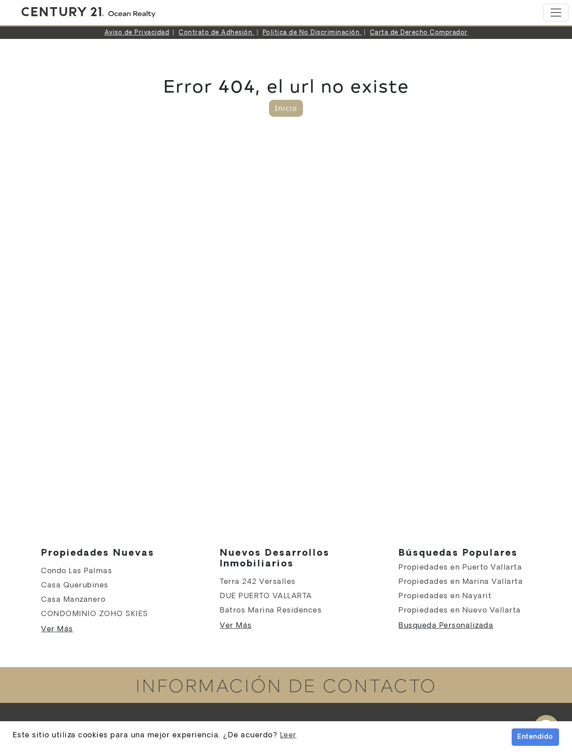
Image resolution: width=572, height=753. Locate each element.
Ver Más (57, 629)
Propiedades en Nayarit (445, 596)
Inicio (286, 108)
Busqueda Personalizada (446, 625)
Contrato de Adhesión (217, 33)
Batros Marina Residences (271, 610)
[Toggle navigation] (555, 12)
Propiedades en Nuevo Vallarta (460, 610)
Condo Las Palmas (76, 571)
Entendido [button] (535, 737)
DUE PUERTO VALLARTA (266, 596)
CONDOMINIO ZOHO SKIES (94, 614)
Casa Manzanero (73, 599)
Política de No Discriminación (312, 33)
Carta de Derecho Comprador (419, 33)
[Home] (88, 12)
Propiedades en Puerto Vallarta (460, 567)
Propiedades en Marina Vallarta (461, 582)
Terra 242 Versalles (258, 582)
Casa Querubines (75, 585)
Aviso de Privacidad (137, 33)
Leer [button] (288, 735)
